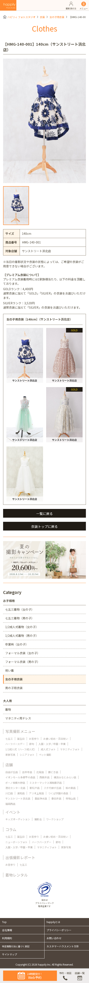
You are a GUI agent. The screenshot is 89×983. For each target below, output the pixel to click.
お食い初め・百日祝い (55, 738)
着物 (8, 709)
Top (4, 922)
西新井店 (44, 777)
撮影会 (38, 819)
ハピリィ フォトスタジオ (21, 17)
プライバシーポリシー (59, 930)
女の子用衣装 (56, 17)
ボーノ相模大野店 (15, 782)
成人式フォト (48, 749)
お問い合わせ (54, 938)
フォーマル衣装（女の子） (22, 653)
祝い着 (9, 670)
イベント (12, 812)
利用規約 (7, 938)
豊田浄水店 (41, 798)
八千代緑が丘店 (52, 788)
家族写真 (10, 754)
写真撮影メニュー (20, 731)
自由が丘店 (11, 772)
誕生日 (21, 738)
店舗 (9, 764)
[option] (44, 121)
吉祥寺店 (27, 772)
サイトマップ (9, 954)
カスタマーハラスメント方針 (63, 946)
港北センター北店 (15, 788)
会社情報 (7, 930)
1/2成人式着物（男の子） (21, 635)
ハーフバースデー (15, 744)
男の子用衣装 (14, 688)
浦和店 (21, 793)
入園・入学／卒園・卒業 (19, 847)
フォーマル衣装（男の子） (22, 662)
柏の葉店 (71, 788)
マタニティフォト (70, 749)
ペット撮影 (45, 754)
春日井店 (56, 798)
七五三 (9, 738)
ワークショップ (55, 819)
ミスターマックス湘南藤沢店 (45, 782)
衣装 (42, 17)
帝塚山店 (71, 798)
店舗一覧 (80, 973)
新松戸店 (35, 788)
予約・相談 (65, 973)
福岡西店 (10, 804)
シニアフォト (27, 754)
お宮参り (34, 738)
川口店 (9, 793)
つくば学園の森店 (58, 793)
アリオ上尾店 (36, 793)
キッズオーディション (17, 819)
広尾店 (40, 772)
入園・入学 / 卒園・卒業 (52, 744)
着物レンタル (16, 875)
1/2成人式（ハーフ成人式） (20, 749)
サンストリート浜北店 (17, 798)
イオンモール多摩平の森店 (20, 777)
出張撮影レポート (20, 857)
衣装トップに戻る (44, 526)
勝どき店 (53, 772)
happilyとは (53, 922)
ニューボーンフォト (16, 842)
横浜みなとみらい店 (65, 777)
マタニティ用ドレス (18, 718)
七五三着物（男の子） (19, 618)
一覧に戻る (44, 513)
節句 (31, 744)
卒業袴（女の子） (16, 644)
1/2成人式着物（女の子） (21, 627)
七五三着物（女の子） (19, 609)
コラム (10, 829)
